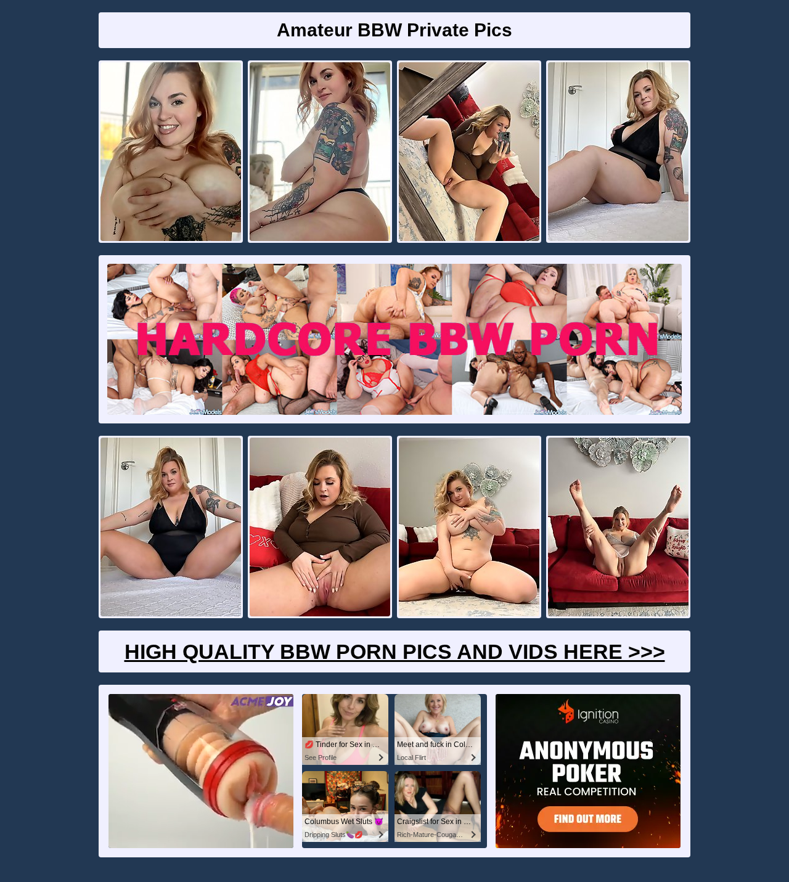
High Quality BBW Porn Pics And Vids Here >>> (395, 651)
